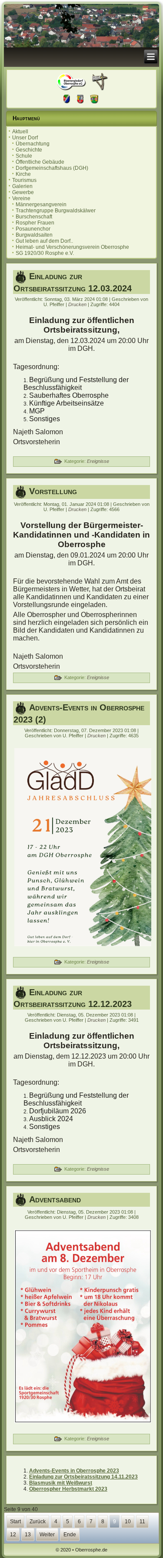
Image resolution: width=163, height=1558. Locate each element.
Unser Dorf (25, 138)
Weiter (47, 1535)
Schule (24, 156)
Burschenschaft (34, 217)
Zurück (38, 1521)
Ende (69, 1535)
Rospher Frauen (35, 223)
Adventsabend (55, 1199)
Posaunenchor (33, 229)
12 (13, 1535)
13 (28, 1535)
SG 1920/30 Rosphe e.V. (45, 253)
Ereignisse (98, 461)
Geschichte (29, 150)
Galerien (22, 186)
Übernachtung (33, 144)
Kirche (23, 174)
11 (142, 1521)
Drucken (78, 304)
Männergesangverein (41, 204)
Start (15, 1521)
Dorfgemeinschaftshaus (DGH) (52, 168)
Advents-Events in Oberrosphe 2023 (74, 1471)
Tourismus (24, 180)
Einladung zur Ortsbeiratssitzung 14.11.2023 (83, 1477)
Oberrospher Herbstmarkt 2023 (68, 1489)
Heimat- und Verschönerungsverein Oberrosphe (72, 247)
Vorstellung (53, 491)
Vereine (21, 198)
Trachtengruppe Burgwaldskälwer (56, 211)
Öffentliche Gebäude (40, 162)
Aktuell (20, 132)
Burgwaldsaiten (34, 235)
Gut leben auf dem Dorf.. (44, 241)
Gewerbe (23, 192)
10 (128, 1521)
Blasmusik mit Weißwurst (60, 1483)
